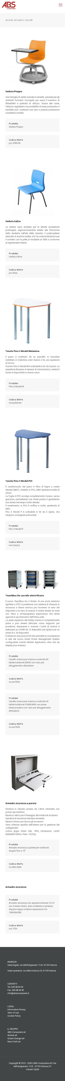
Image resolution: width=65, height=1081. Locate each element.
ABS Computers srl (17, 1032)
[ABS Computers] (32, 7)
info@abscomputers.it (18, 993)
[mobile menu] (60, 5)
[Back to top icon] (58, 1074)
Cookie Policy (14, 1016)
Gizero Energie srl (16, 1038)
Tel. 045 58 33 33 (15, 987)
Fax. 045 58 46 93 (16, 990)
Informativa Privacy (17, 1009)
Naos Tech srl (14, 1041)
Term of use (13, 1012)
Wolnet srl (12, 1035)
